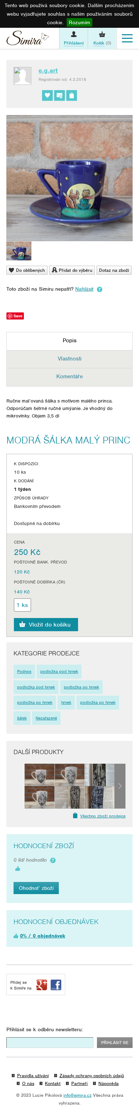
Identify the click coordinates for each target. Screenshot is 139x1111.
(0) (102, 43)
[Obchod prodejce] (71, 95)
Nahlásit (84, 289)
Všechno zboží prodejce (102, 816)
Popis (70, 340)
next (119, 786)
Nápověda (108, 1083)
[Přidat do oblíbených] (47, 95)
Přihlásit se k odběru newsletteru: (44, 1029)
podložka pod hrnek (59, 671)
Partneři (79, 1083)
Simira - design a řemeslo (27, 40)
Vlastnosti (70, 358)
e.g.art (48, 70)
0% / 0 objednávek (42, 936)
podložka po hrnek (81, 687)
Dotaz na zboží (114, 270)
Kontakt (53, 1083)
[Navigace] (127, 38)
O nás (28, 1083)
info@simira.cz (77, 1095)
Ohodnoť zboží (36, 888)
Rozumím (79, 22)
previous (19, 786)
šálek (22, 718)
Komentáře (69, 376)
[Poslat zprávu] (59, 95)
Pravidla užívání (33, 1076)
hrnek (66, 702)
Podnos (24, 671)
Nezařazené (46, 718)
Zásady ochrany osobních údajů (92, 1076)
